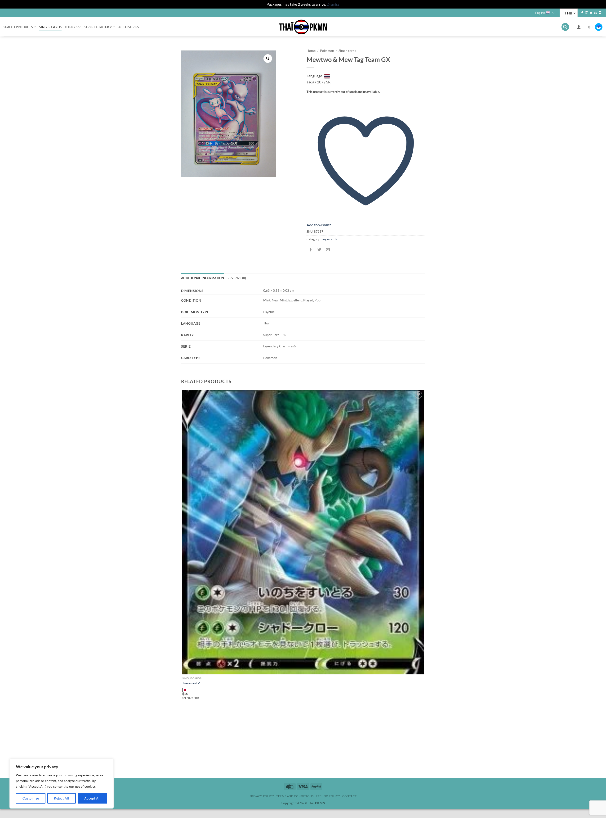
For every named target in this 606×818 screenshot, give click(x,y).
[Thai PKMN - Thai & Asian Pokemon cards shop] (303, 27)
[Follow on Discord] (600, 13)
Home (311, 51)
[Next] (196, 769)
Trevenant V (191, 683)
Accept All (92, 798)
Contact (349, 796)
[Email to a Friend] (328, 250)
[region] (61, 784)
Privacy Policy (262, 796)
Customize (30, 798)
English (540, 13)
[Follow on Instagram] (586, 13)
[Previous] (183, 769)
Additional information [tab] (202, 278)
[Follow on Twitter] (591, 13)
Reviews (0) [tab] (236, 278)
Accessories (128, 27)
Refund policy (328, 796)
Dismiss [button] (333, 4)
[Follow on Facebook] (582, 13)
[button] (565, 27)
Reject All (61, 798)
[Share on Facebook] (311, 250)
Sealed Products (18, 27)
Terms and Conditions (294, 796)
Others (71, 27)
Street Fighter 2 (98, 27)
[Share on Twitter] (319, 250)
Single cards (50, 27)
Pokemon (327, 51)
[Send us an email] (595, 13)
